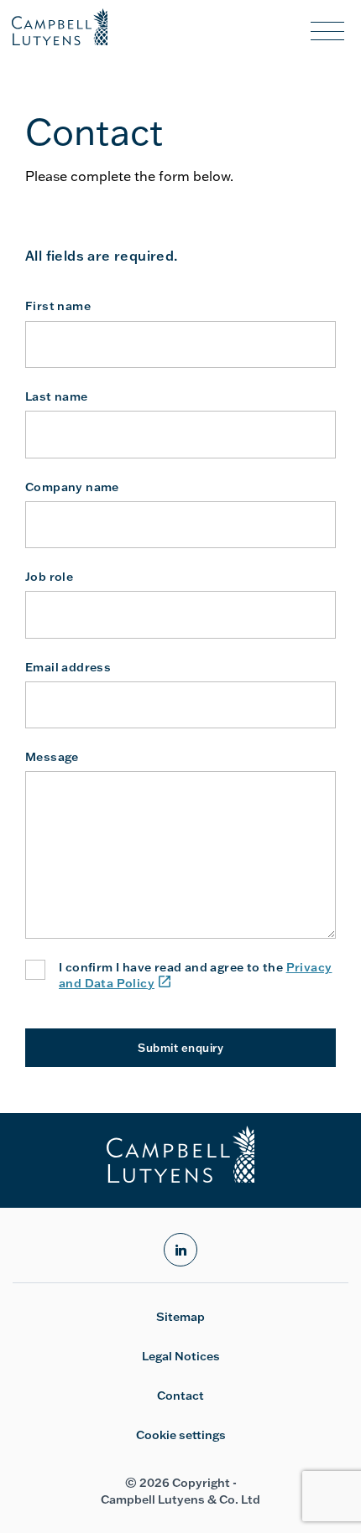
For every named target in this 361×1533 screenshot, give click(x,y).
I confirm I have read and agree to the (195, 975)
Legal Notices (181, 1356)
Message (52, 756)
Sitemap (180, 1316)
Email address (68, 667)
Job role (49, 576)
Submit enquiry (180, 1047)
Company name (72, 487)
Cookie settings (181, 1434)
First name (58, 305)
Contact (180, 1395)
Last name (56, 396)
